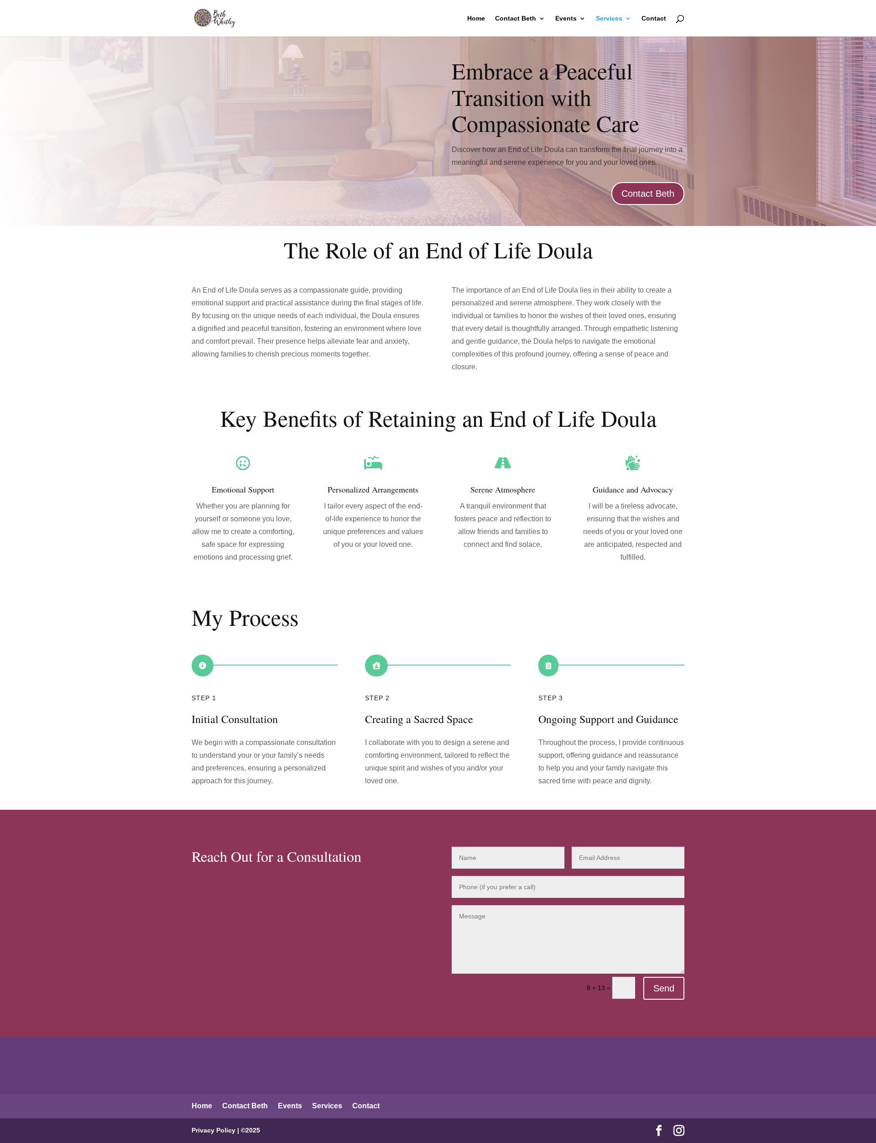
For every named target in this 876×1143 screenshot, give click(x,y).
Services (609, 18)
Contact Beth (515, 18)
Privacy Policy (213, 1130)
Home (476, 18)
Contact (653, 18)
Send (663, 988)
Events (566, 18)
